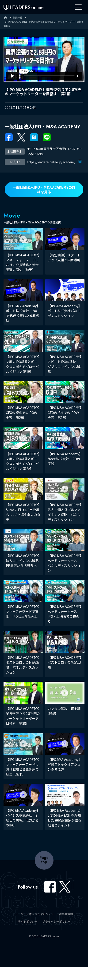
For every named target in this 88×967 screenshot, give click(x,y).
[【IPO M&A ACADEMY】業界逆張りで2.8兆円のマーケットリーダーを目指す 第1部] (34, 137)
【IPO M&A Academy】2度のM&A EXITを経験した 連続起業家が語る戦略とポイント (64, 817)
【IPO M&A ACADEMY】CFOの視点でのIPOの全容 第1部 (64, 412)
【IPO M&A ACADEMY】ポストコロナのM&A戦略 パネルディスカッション (23, 664)
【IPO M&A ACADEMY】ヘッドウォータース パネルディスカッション (64, 563)
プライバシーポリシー (56, 921)
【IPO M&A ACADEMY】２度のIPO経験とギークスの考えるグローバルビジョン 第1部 (23, 364)
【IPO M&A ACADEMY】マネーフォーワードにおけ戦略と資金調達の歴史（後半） (23, 766)
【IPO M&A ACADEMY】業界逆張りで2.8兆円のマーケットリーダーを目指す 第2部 (23, 716)
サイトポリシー (28, 921)
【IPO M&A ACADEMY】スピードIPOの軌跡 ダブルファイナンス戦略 (64, 364)
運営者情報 (66, 914)
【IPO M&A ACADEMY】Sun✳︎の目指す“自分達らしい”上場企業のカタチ (23, 512)
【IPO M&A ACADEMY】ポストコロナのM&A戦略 (64, 662)
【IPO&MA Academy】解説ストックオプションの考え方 (65, 764)
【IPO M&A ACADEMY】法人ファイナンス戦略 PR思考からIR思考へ (24, 560)
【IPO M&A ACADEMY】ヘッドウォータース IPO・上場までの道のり (64, 614)
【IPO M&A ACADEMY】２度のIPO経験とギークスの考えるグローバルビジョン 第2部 (23, 461)
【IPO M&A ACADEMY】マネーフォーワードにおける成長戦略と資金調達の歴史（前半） (23, 262)
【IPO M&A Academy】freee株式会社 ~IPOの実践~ (64, 459)
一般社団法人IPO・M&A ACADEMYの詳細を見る (44, 189)
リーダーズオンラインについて (34, 914)
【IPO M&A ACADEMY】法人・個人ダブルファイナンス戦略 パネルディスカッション (64, 512)
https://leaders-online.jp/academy (51, 162)
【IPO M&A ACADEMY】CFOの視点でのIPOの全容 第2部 (23, 412)
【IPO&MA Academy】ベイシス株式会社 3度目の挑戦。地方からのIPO (23, 817)
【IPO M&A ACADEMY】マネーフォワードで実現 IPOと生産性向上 (23, 611)
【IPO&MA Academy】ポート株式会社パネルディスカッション (65, 311)
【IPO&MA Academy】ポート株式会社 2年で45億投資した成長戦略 (23, 313)
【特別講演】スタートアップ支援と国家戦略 (64, 257)
